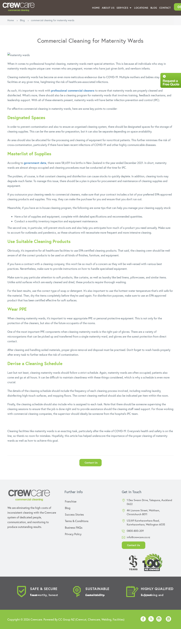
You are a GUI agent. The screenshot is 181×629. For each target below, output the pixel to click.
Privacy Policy (73, 534)
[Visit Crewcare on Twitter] (151, 619)
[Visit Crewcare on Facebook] (143, 620)
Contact (165, 7)
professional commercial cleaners (72, 90)
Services (122, 7)
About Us (108, 7)
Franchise (70, 501)
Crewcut (81, 619)
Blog (153, 7)
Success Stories (74, 514)
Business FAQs (73, 527)
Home (96, 7)
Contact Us (91, 462)
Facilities (118, 619)
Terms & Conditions (76, 521)
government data (35, 163)
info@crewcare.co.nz (138, 537)
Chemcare (94, 619)
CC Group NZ (66, 619)
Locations (141, 7)
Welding (106, 619)
